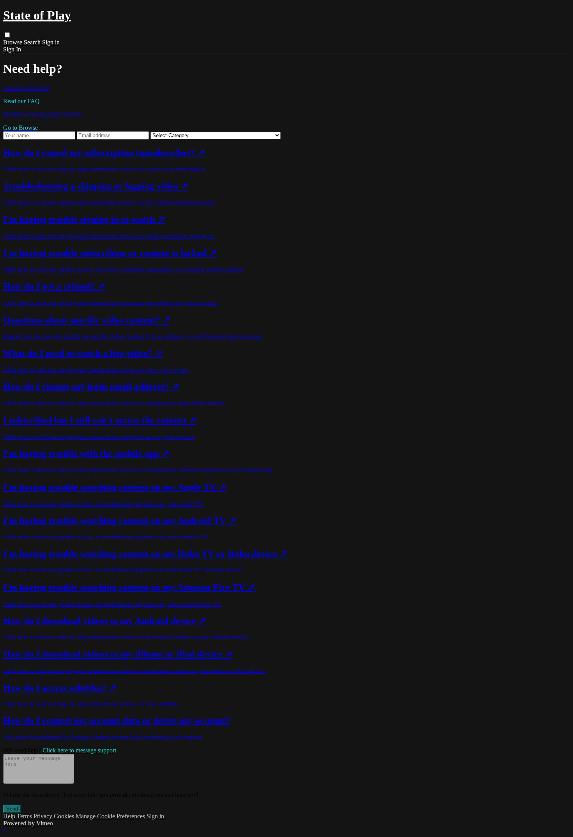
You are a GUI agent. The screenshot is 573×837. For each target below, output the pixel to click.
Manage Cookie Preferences (111, 816)
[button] (7, 34)
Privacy (44, 816)
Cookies (65, 816)
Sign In (12, 49)
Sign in (51, 42)
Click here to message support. (80, 750)
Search (33, 42)
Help (10, 816)
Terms (25, 816)
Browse (13, 42)
